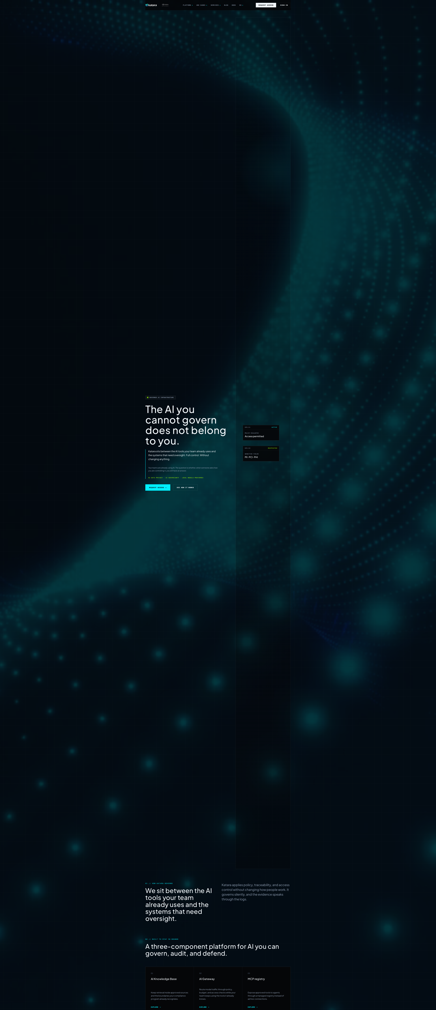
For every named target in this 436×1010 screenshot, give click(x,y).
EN (240, 5)
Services (215, 5)
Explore (156, 1007)
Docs (234, 5)
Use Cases (200, 5)
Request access (266, 5)
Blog (226, 5)
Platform (187, 5)
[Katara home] (151, 5)
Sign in (284, 5)
